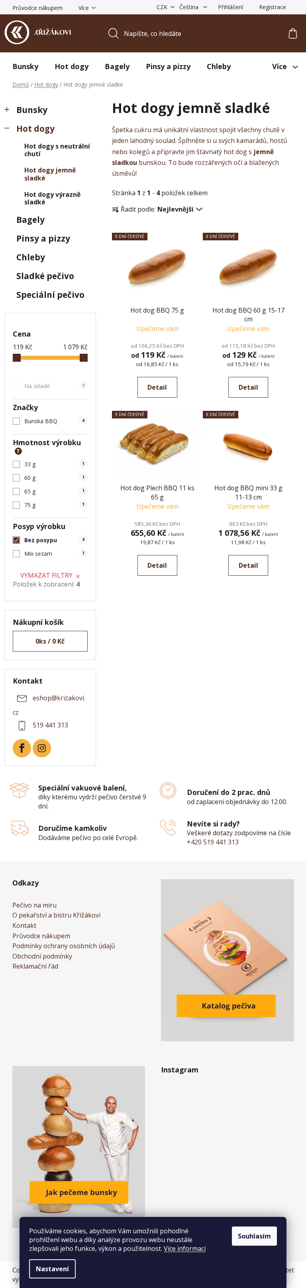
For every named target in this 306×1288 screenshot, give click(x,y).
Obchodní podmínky (42, 956)
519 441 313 (50, 725)
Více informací (185, 1248)
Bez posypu (54, 540)
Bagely (30, 219)
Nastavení (52, 1268)
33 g (54, 464)
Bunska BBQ (54, 421)
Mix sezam (54, 553)
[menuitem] (25, 66)
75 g (54, 505)
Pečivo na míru (34, 905)
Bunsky (31, 109)
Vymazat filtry (46, 575)
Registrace (272, 7)
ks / (50, 641)
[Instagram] (42, 748)
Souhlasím (254, 1236)
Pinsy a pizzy (43, 238)
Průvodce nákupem (37, 8)
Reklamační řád (35, 966)
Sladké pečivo (45, 275)
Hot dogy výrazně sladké (52, 198)
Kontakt (24, 925)
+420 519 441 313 (213, 842)
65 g (54, 491)
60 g (54, 478)
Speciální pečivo (50, 294)
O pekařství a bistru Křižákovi (56, 915)
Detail (157, 387)
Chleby (30, 257)
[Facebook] (22, 748)
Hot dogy (35, 128)
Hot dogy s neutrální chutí (57, 150)
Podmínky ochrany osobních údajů (63, 946)
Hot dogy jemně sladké (50, 174)
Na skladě (54, 386)
